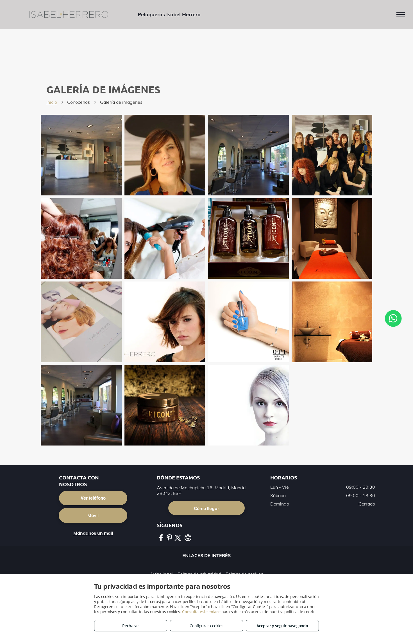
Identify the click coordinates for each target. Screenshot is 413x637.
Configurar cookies (206, 625)
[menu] (400, 14)
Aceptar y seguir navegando (282, 625)
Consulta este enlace (201, 611)
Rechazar (130, 625)
